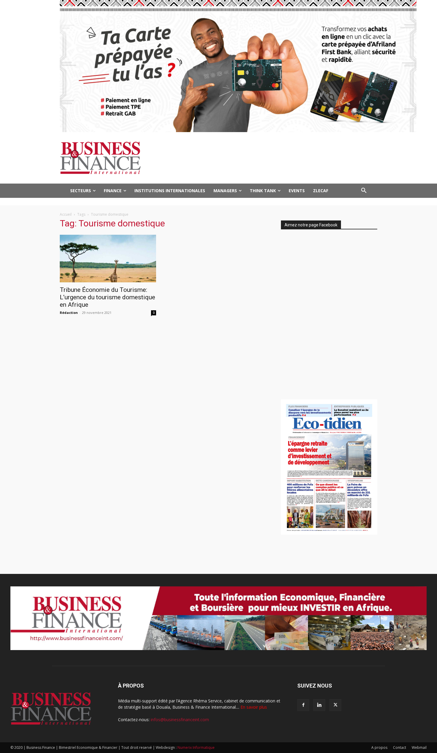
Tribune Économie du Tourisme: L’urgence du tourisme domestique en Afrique (107, 297)
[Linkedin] (319, 705)
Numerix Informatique (196, 747)
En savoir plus (253, 707)
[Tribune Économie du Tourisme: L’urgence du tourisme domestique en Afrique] (108, 258)
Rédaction (69, 312)
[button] (364, 191)
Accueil (66, 214)
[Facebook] (303, 705)
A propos (379, 747)
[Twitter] (335, 705)
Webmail (419, 747)
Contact (399, 747)
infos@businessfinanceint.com (180, 719)
